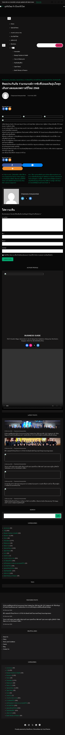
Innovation (13, 80)
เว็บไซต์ (4, 248)
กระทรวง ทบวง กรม (9, 558)
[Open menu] (3, 45)
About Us (5, 637)
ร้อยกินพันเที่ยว (57, 80)
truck (5, 553)
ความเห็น (5, 217)
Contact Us (6, 649)
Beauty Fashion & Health (10, 533)
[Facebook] (3, 108)
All (2, 80)
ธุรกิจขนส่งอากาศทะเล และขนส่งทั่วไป (14, 563)
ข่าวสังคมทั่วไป (29, 80)
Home (12, 24)
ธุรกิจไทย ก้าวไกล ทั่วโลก (15, 6)
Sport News (7, 550)
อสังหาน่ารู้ (7, 573)
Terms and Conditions (9, 641)
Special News (20, 80)
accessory (7, 528)
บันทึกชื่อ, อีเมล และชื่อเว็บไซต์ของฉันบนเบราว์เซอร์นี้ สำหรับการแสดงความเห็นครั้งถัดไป (28, 255)
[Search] (58, 516)
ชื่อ (3, 233)
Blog (4, 646)
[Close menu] (9, 18)
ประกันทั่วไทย (37, 80)
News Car (6, 545)
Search (59, 45)
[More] (10, 108)
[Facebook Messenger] (6, 108)
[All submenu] (13, 48)
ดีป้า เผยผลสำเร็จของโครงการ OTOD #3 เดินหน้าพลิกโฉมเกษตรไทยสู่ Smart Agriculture (29, 451)
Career (5, 644)
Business (6, 80)
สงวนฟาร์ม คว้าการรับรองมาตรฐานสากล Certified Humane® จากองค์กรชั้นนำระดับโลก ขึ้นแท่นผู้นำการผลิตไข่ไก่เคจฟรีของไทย (32, 484)
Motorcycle (7, 543)
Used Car (6, 555)
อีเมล (4, 240)
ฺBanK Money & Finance (10, 575)
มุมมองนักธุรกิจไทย (46, 80)
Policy (4, 639)
